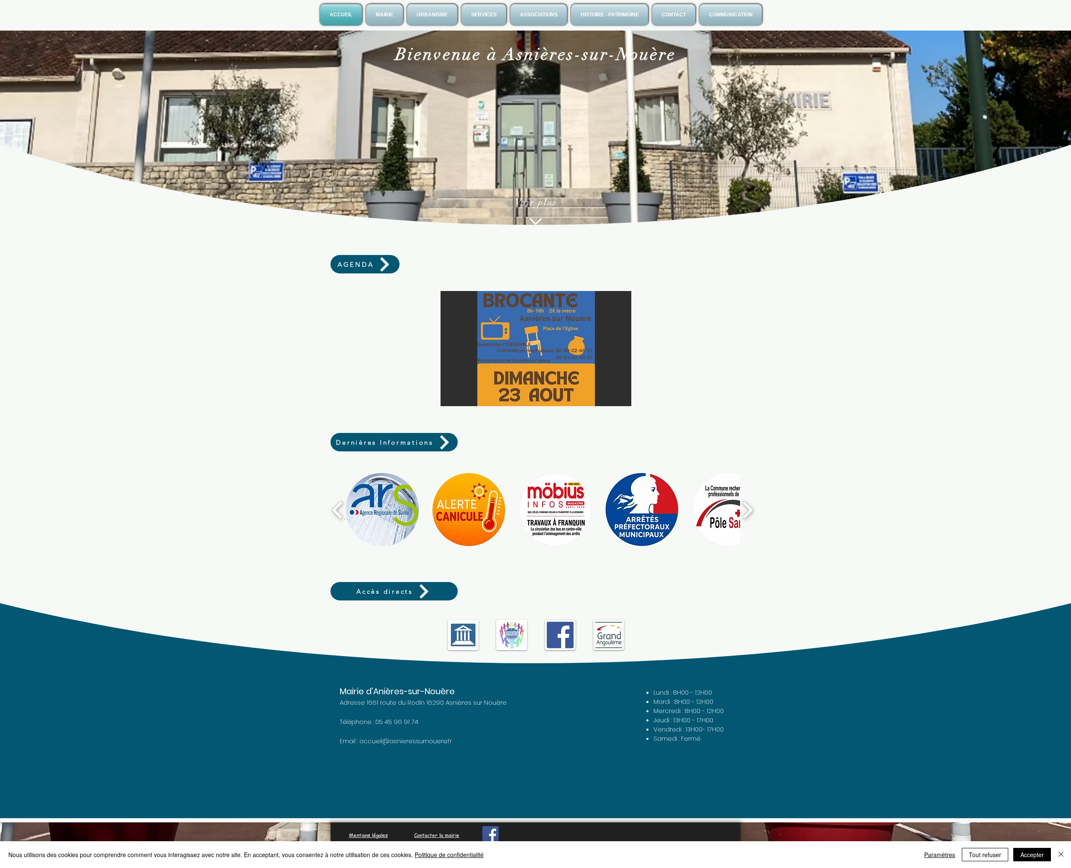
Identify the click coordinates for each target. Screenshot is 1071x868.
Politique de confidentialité (449, 854)
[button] (384, 15)
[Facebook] (490, 834)
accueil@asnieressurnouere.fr (405, 741)
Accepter (1032, 854)
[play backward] (337, 509)
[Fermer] (1061, 854)
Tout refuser (985, 854)
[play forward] (747, 509)
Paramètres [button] (939, 854)
